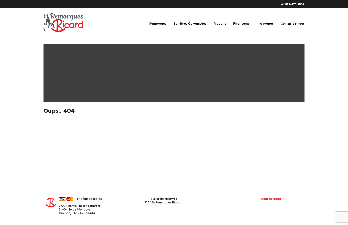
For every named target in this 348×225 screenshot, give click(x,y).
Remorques (157, 23)
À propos (267, 23)
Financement (243, 23)
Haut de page (271, 199)
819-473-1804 (294, 4)
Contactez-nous (292, 23)
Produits (220, 23)
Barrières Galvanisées (189, 23)
